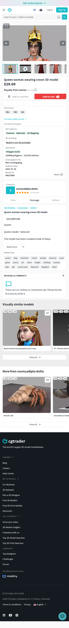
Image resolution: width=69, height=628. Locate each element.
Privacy (27, 604)
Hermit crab (8, 415)
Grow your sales (10, 522)
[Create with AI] (34, 9)
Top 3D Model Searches (14, 537)
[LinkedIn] (4, 615)
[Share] (55, 103)
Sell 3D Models (10, 516)
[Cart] (40, 9)
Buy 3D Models (9, 479)
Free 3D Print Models (12, 505)
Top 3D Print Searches (13, 543)
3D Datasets (8, 489)
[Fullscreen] (6, 26)
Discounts (7, 510)
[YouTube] (10, 615)
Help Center (8, 473)
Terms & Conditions (12, 604)
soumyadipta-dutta (27, 188)
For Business (9, 484)
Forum (6, 564)
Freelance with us (11, 532)
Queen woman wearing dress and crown (20, 348)
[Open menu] (3, 9)
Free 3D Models (10, 500)
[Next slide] (63, 43)
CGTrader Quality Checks (14, 119)
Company (7, 457)
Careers (6, 468)
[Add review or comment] (63, 275)
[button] (58, 17)
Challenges (8, 559)
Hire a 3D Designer (11, 495)
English (38, 604)
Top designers (9, 553)
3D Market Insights (11, 527)
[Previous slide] (6, 43)
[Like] (13, 103)
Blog (5, 462)
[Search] (64, 17)
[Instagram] (17, 615)
